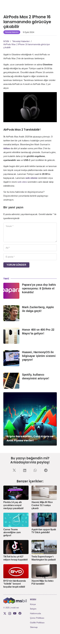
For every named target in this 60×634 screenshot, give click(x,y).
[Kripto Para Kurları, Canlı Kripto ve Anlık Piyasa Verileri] (30, 419)
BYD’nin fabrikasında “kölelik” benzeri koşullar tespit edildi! (14, 584)
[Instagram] (9, 613)
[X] (4, 613)
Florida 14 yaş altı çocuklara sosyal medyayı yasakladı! (13, 505)
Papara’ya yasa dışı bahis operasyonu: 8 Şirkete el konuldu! (39, 288)
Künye (33, 604)
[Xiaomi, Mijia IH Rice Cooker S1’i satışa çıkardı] (44, 493)
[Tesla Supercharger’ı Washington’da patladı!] (44, 547)
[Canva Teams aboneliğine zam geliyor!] (16, 520)
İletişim (33, 609)
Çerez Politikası (37, 618)
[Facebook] (19, 613)
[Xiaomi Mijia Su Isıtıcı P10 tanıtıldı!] (44, 571)
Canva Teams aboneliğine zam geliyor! (12, 532)
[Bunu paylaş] (14, 470)
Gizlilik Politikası (37, 622)
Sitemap (34, 627)
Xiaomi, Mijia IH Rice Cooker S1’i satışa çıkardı (42, 505)
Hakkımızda (35, 613)
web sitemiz (31, 178)
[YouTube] (14, 613)
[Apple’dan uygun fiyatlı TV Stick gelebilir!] (44, 520)
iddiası (6, 148)
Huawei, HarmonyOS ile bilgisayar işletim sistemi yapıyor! (39, 356)
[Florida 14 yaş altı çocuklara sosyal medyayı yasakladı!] (16, 493)
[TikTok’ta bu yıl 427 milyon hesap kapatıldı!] (16, 547)
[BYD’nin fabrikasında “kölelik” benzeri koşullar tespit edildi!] (16, 571)
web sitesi (22, 182)
